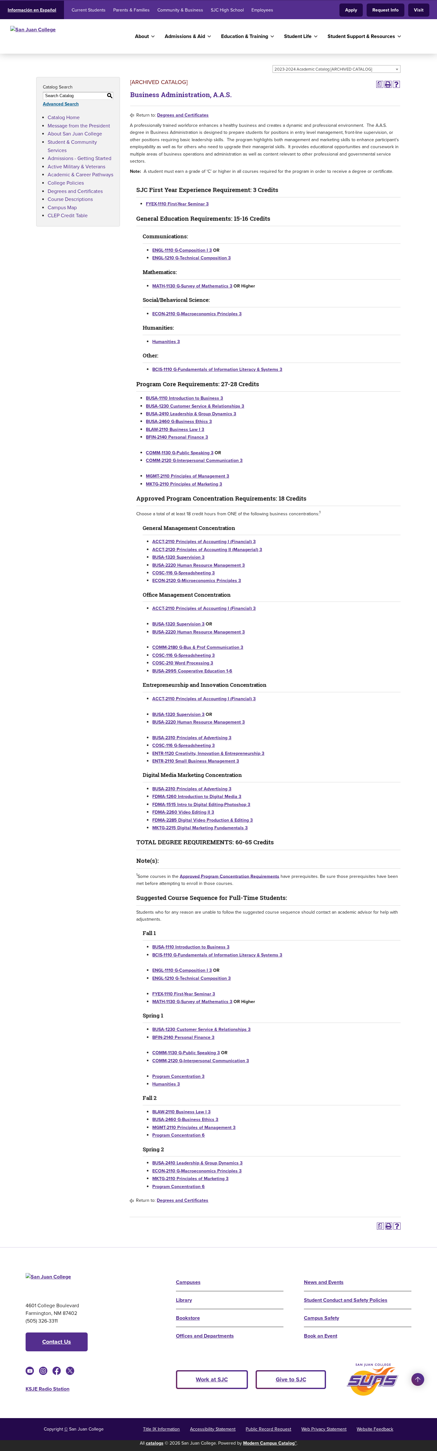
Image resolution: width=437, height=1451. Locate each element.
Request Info (385, 10)
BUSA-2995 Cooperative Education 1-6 (192, 671)
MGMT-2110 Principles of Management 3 (187, 476)
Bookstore (188, 1318)
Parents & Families (131, 10)
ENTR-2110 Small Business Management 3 (195, 761)
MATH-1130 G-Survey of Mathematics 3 (192, 286)
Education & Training (244, 36)
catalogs (154, 1443)
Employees (262, 10)
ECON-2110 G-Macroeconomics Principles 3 (197, 314)
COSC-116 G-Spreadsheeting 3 (183, 573)
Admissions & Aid (185, 36)
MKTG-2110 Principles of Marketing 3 (184, 484)
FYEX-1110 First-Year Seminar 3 (177, 204)
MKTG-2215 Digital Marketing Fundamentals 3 (200, 828)
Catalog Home (64, 117)
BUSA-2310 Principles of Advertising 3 (191, 737)
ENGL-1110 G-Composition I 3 (182, 250)
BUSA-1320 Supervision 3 (178, 557)
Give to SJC (291, 1379)
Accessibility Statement (212, 1429)
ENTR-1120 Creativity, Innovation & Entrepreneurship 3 (208, 753)
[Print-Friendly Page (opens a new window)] (388, 84)
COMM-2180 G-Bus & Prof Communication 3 (197, 647)
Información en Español (32, 10)
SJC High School (227, 10)
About (142, 36)
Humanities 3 (166, 341)
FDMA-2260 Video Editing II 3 (183, 812)
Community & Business (180, 10)
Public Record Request (268, 1429)
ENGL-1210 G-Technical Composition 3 (191, 258)
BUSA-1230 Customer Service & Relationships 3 (195, 406)
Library (184, 1300)
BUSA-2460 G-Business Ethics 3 (179, 421)
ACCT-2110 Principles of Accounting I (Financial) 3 (204, 541)
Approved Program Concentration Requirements (229, 876)
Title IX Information (161, 1429)
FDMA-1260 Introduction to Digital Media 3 (196, 796)
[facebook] (56, 1371)
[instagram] (43, 1371)
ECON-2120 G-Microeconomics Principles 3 (196, 580)
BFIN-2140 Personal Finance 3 (177, 437)
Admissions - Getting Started (79, 158)
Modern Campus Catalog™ (270, 1443)
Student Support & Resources (361, 36)
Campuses (188, 1282)
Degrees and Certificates (75, 191)
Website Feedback (375, 1429)
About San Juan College (75, 133)
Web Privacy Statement (323, 1429)
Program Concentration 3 (178, 1076)
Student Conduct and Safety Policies (345, 1300)
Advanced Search (61, 104)
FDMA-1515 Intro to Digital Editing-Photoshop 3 (201, 804)
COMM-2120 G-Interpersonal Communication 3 (194, 460)
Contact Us (56, 1342)
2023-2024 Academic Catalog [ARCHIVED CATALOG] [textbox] (323, 69)
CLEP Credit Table (68, 215)
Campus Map (62, 207)
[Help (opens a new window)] (396, 84)
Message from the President (79, 125)
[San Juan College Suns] (372, 1379)
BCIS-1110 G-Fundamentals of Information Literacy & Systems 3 (217, 369)
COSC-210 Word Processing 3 (182, 663)
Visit (419, 10)
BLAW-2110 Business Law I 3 (175, 429)
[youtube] (30, 1371)
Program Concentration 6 (178, 1135)
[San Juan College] (65, 36)
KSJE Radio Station (47, 1389)
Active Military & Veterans (76, 166)
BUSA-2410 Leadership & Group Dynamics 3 (191, 414)
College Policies (66, 183)
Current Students (89, 10)
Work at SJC (212, 1379)
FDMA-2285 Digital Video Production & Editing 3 (202, 820)
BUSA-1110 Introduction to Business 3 (184, 398)
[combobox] (337, 69)
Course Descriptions (70, 199)
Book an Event (320, 1336)
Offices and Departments (205, 1336)
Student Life (298, 36)
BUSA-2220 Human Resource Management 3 (198, 565)
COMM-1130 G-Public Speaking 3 (179, 452)
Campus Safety (321, 1318)
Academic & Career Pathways (80, 174)
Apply (351, 10)
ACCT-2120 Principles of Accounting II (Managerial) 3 (207, 549)
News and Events (324, 1282)
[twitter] (70, 1371)
